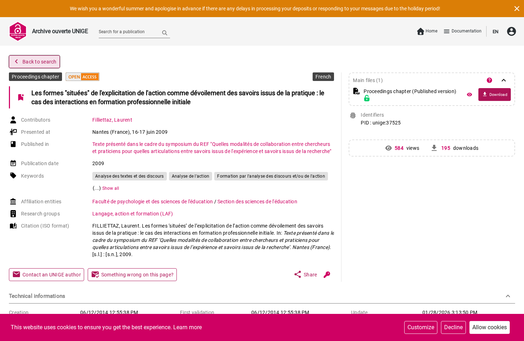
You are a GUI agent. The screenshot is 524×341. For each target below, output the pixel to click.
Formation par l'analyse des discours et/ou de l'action (271, 176)
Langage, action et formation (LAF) (132, 214)
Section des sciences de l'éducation (257, 201)
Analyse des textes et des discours (129, 176)
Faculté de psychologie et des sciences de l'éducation (153, 201)
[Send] (164, 32)
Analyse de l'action (191, 176)
